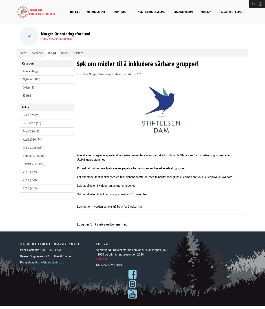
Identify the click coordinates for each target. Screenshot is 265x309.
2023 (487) (30, 188)
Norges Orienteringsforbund (105, 74)
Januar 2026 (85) (33, 164)
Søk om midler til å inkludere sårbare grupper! (138, 63)
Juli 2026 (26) (31, 115)
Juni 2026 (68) (32, 123)
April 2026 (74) (32, 139)
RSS (28, 95)
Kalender (37, 53)
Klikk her (101, 258)
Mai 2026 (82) (32, 131)
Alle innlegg (30, 71)
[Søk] (254, 4)
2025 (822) (30, 172)
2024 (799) (30, 180)
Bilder (65, 53)
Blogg (52, 53)
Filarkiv (78, 53)
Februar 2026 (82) (34, 156)
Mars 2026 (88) (32, 147)
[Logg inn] (260, 4)
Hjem (23, 53)
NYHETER (75, 11)
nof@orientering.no (52, 262)
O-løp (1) (28, 87)
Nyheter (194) (31, 79)
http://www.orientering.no (56, 38)
